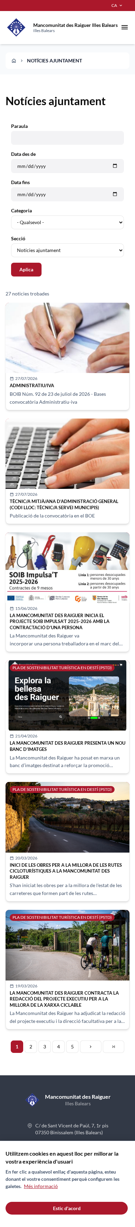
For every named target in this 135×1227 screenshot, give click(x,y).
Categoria (21, 210)
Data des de (23, 154)
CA (117, 5)
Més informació (41, 1186)
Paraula (19, 126)
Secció (18, 238)
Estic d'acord (67, 1208)
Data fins (20, 182)
